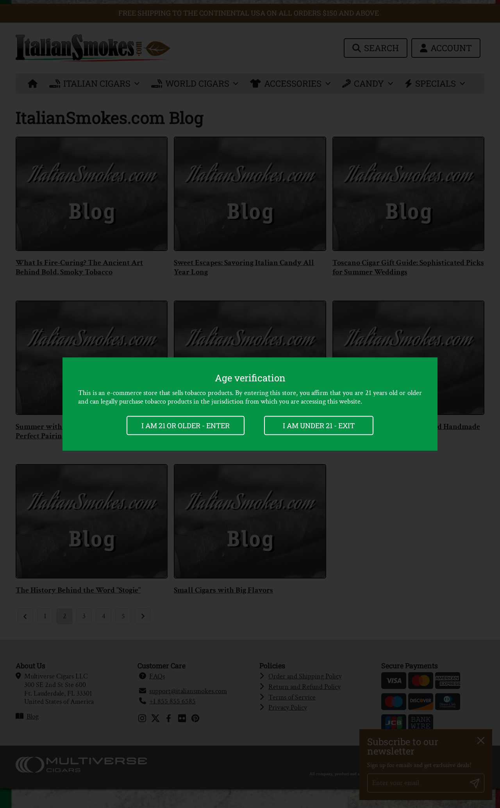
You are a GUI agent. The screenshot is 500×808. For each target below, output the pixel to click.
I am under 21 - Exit (319, 425)
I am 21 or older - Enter (185, 425)
